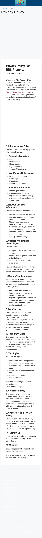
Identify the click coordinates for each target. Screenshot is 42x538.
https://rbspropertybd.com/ (18, 92)
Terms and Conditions (26, 532)
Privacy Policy (13, 532)
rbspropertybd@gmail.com (14, 515)
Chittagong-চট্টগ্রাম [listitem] (10, 487)
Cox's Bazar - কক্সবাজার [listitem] (11, 493)
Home (5, 8)
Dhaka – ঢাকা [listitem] (9, 481)
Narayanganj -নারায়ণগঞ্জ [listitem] (12, 500)
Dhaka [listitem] (7, 484)
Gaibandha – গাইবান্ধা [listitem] (11, 497)
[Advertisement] (21, 37)
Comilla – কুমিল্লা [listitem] (10, 490)
